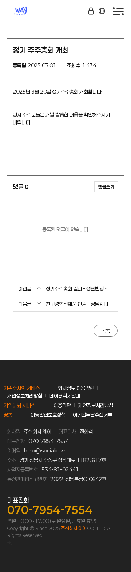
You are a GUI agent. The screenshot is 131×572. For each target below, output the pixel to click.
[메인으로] (29, 11)
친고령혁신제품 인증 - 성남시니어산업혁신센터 (79, 304)
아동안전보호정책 (48, 415)
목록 (105, 330)
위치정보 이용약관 (76, 388)
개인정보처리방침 (24, 396)
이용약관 (62, 405)
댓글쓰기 (106, 186)
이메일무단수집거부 (92, 415)
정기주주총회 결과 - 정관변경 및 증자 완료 (79, 288)
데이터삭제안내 (64, 396)
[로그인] (9, 542)
